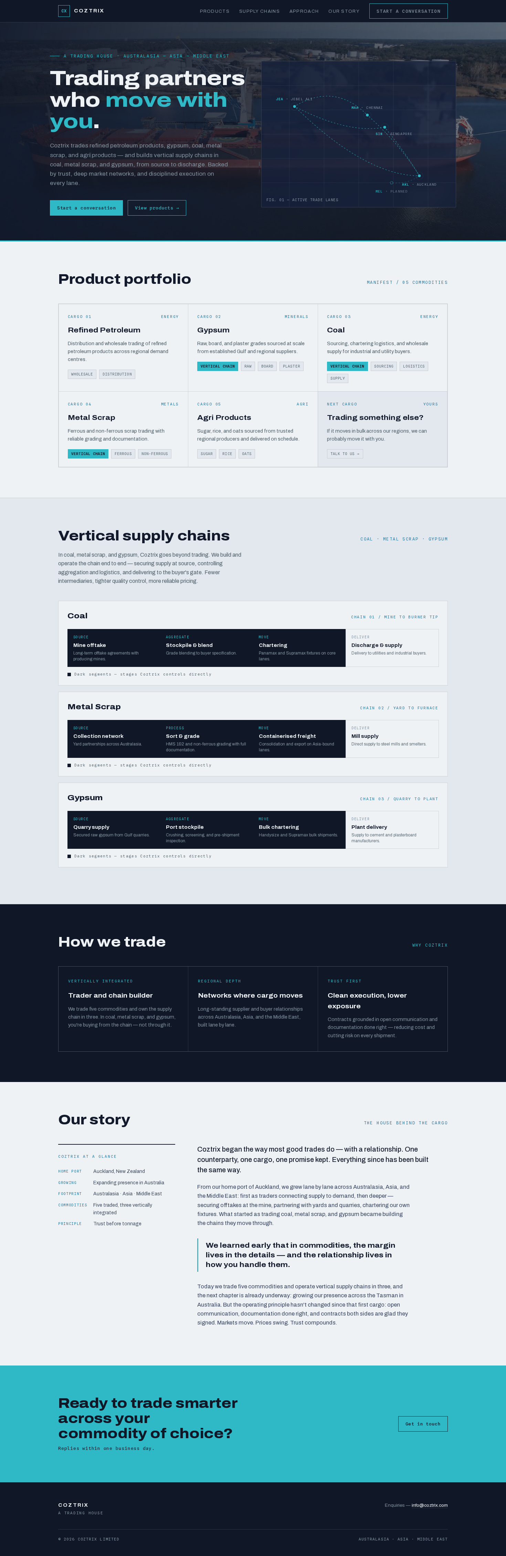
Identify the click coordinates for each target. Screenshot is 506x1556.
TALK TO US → (345, 454)
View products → (157, 207)
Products (215, 11)
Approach (304, 11)
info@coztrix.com (430, 1505)
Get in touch (423, 1423)
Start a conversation (409, 11)
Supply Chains (259, 11)
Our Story (344, 11)
